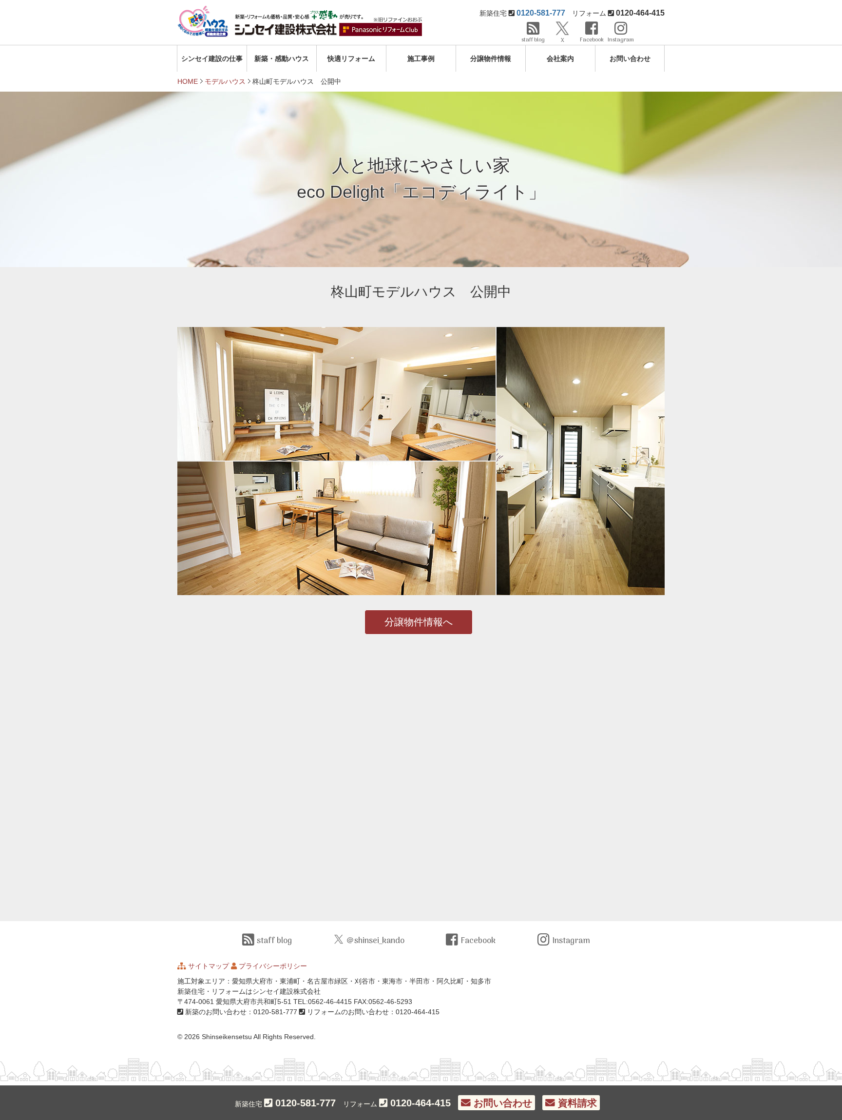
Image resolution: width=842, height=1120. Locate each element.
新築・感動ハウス (281, 58)
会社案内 (560, 58)
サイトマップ (208, 966)
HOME (187, 81)
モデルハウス (225, 81)
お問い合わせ (630, 58)
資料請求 (576, 1103)
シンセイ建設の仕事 (212, 58)
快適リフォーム (351, 58)
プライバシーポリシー (273, 966)
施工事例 (421, 58)
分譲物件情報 (490, 58)
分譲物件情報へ (418, 622)
